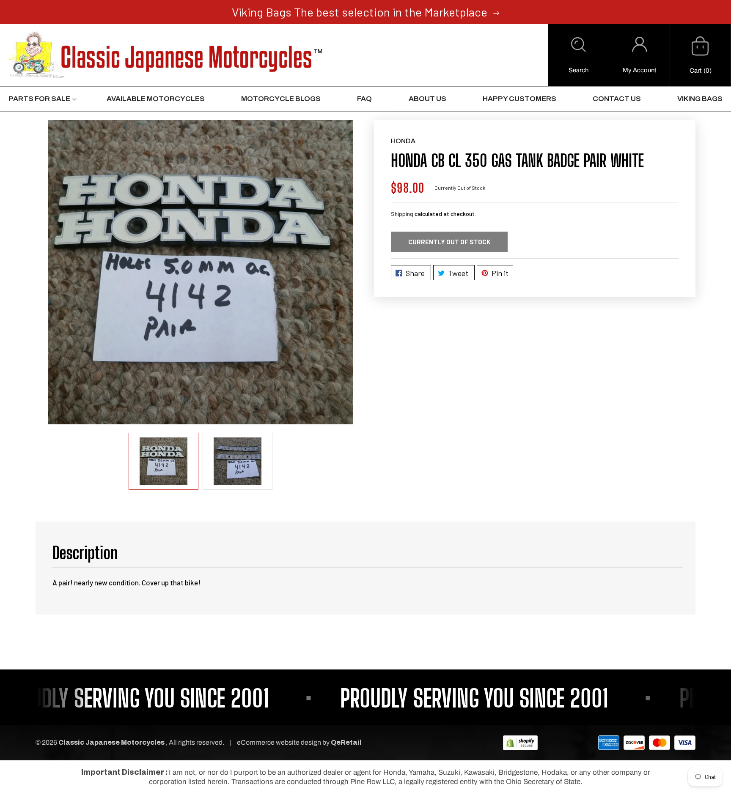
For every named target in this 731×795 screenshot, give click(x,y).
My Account (639, 70)
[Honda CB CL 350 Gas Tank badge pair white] (200, 272)
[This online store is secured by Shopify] (520, 742)
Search (578, 70)
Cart (695, 70)
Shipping (402, 213)
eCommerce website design (279, 742)
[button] (578, 55)
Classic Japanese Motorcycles (111, 742)
